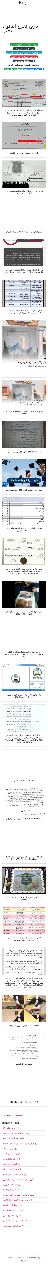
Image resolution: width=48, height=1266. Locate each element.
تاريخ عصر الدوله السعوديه (13, 1138)
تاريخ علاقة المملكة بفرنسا (13, 1210)
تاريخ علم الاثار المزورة (12, 1184)
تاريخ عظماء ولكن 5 (11, 1189)
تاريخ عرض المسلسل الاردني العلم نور (18, 1179)
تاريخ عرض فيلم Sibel (11, 1164)
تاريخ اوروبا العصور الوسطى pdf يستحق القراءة (24, 52)
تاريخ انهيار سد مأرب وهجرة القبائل (24, 56)
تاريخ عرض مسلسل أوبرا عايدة (15, 1174)
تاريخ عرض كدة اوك (11, 1148)
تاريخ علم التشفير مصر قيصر (14, 1225)
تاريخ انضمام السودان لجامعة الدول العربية (24, 65)
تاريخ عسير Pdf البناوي (12, 1215)
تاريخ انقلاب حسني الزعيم (33, 69)
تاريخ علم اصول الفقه (11, 1153)
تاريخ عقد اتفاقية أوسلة (12, 1169)
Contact (20, 1257)
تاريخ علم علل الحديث (11, 1158)
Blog (23, 2)
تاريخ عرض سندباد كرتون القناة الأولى (17, 1200)
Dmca (10, 1257)
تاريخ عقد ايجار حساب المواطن (15, 1220)
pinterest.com (17, 1115)
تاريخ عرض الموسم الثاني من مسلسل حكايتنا (21, 1143)
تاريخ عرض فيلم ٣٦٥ (11, 1127)
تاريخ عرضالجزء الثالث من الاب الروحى (18, 1194)
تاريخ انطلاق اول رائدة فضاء (24, 61)
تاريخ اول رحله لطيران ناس (24, 48)
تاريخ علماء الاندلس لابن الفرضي (16, 1133)
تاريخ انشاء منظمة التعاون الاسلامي (24, 44)
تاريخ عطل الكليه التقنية (12, 1205)
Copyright (24, 1260)
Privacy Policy (34, 1257)
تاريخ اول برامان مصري (13, 69)
